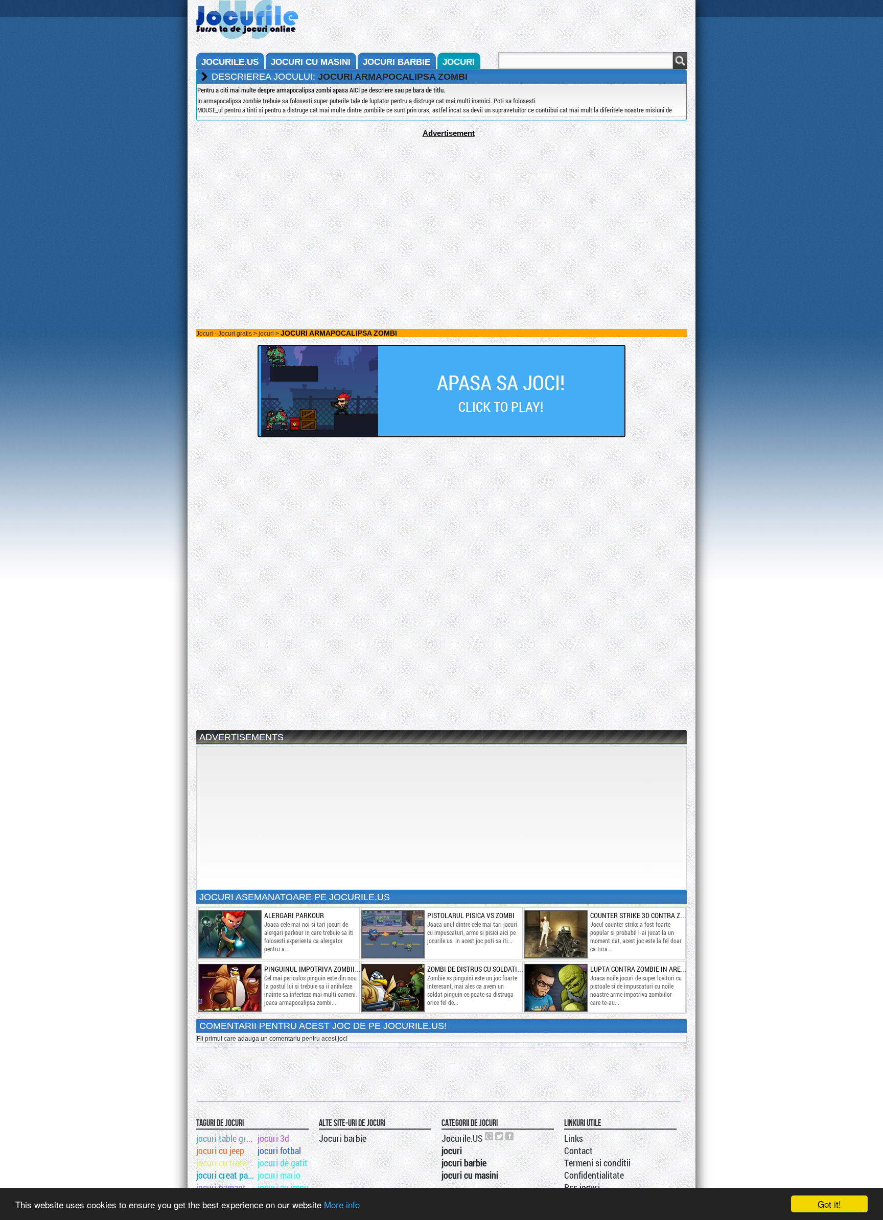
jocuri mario (279, 1175)
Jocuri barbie (342, 1138)
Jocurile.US (462, 1138)
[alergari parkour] (229, 933)
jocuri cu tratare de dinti (226, 1163)
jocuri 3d (273, 1138)
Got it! (829, 1204)
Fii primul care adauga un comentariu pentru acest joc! (272, 1038)
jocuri (459, 62)
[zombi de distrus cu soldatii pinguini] (392, 987)
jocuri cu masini (311, 62)
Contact (578, 1150)
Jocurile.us (230, 62)
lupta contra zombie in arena (639, 969)
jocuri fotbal (279, 1150)
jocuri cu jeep (220, 1150)
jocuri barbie (396, 62)
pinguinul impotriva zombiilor (315, 969)
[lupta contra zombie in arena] (555, 987)
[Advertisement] (441, 208)
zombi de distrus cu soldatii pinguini (487, 969)
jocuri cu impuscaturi (287, 1187)
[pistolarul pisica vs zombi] (392, 933)
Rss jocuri (582, 1187)
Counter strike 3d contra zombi (642, 915)
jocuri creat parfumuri (226, 1175)
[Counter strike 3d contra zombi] (555, 933)
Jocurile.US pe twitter (499, 1136)
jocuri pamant (221, 1187)
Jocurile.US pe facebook (510, 1136)
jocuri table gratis (226, 1138)
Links (573, 1138)
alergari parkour (294, 915)
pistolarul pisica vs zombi (471, 915)
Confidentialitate (594, 1175)
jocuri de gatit (283, 1163)
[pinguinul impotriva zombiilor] (229, 987)
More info (342, 1204)
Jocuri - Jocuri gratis (224, 333)
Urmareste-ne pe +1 (489, 1136)
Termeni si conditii (597, 1163)
